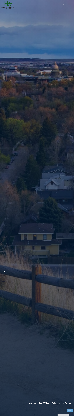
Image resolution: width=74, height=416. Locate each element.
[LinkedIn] (4, 271)
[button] (35, 5)
